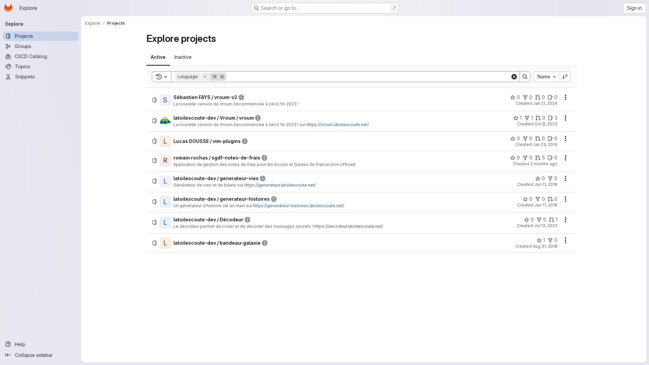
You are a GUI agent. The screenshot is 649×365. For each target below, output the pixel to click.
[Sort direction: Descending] (565, 76)
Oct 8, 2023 (545, 123)
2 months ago (543, 163)
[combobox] (546, 76)
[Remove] (222, 77)
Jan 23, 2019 (545, 144)
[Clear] (514, 77)
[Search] (525, 76)
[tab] (158, 57)
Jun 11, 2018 (545, 184)
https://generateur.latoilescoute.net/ (280, 185)
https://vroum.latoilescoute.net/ (338, 124)
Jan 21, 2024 (545, 103)
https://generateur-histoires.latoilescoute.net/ (298, 205)
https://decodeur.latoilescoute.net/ (348, 226)
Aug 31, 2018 (545, 246)
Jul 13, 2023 (545, 225)
